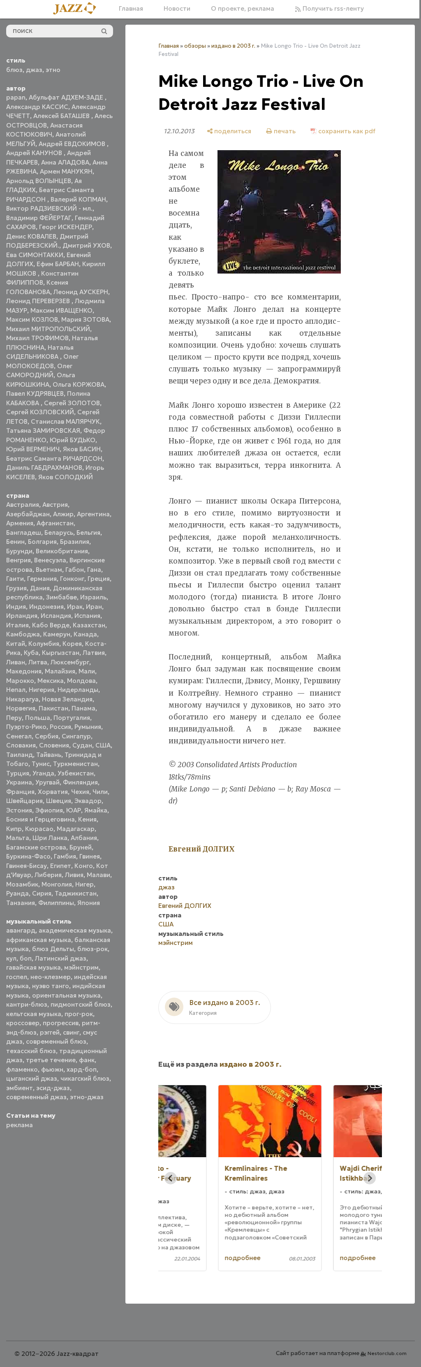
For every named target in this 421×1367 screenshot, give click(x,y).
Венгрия (18, 560)
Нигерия (41, 690)
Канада (85, 634)
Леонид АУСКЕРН (80, 292)
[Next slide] (363, 1203)
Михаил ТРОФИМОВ (37, 338)
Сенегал (19, 736)
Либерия (48, 875)
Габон (74, 569)
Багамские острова (36, 847)
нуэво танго (50, 986)
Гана (94, 569)
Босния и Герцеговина (40, 819)
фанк (87, 1060)
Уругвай (47, 782)
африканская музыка (38, 940)
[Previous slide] (170, 1203)
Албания (84, 838)
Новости (174, 8)
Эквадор (88, 801)
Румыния (87, 727)
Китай (15, 644)
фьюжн (52, 1069)
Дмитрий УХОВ (86, 245)
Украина (19, 782)
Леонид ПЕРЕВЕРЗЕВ (39, 301)
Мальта (17, 838)
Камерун (56, 634)
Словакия (21, 745)
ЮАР (73, 810)
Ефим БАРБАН (58, 264)
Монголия (57, 884)
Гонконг (72, 579)
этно (53, 70)
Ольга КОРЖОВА (78, 384)
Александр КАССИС (37, 107)
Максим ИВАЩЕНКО (61, 310)
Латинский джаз (60, 958)
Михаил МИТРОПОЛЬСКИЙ (48, 329)
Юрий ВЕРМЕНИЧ (33, 449)
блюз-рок (92, 949)
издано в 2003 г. (233, 45)
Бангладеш (23, 532)
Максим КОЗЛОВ (32, 319)
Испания (87, 616)
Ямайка (95, 810)
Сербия (46, 736)
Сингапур (76, 736)
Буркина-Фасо (28, 856)
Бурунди (19, 551)
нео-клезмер (50, 977)
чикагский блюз (84, 1078)
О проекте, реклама (239, 8)
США (103, 745)
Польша (37, 718)
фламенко (22, 1069)
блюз (14, 70)
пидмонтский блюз (81, 1004)
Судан (82, 745)
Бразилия (74, 541)
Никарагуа (22, 699)
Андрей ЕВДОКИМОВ (73, 144)
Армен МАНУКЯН (66, 171)
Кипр (14, 829)
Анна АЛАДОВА (65, 162)
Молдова (81, 681)
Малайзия (60, 671)
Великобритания (62, 551)
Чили (100, 792)
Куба (31, 653)
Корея (72, 644)
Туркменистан (75, 764)
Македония (24, 671)
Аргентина (93, 514)
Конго (83, 866)
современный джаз (36, 1097)
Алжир (63, 514)
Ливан (15, 662)
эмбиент (19, 1088)
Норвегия (20, 708)
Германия (42, 579)
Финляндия (80, 782)
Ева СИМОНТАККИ (34, 255)
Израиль (93, 597)
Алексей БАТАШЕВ (62, 116)
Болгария (42, 541)
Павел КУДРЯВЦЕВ (35, 393)
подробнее (198, 1283)
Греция (99, 579)
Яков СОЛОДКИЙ (65, 477)
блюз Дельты (53, 949)
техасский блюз (31, 1051)
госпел (16, 977)
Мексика (50, 681)
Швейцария (24, 801)
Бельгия (88, 532)
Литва (37, 662)
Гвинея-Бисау (26, 866)
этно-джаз (87, 1097)
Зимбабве (61, 597)
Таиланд (19, 755)
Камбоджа (23, 634)
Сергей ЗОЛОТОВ (72, 403)
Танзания (20, 903)
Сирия (41, 893)
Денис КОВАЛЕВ (31, 236)
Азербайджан (28, 514)
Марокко (20, 681)
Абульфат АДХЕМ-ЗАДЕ (67, 97)
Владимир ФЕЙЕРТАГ (39, 218)
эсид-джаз (53, 1088)
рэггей (50, 1032)
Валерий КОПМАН (78, 199)
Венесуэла (50, 560)
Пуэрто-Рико (26, 727)
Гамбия (65, 856)
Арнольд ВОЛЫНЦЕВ (38, 181)
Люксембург (70, 662)
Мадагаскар (76, 829)
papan (15, 97)
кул (11, 958)
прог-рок (79, 1014)
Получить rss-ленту (329, 8)
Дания (40, 588)
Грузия (16, 588)
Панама (83, 708)
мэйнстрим (81, 967)
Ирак (75, 606)
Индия (16, 606)
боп (26, 958)
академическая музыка (75, 930)
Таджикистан (76, 893)
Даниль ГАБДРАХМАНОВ (44, 467)
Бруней (80, 847)
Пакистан (53, 708)
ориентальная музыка (66, 995)
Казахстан (89, 625)
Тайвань (48, 755)
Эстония (19, 810)
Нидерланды (78, 690)
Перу (14, 718)
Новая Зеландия (67, 699)
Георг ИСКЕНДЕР (65, 227)
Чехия (80, 792)
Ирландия (21, 616)
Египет (60, 866)
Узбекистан (76, 773)
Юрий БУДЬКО (72, 440)
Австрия (55, 504)
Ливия (74, 875)
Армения (19, 523)
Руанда (17, 893)
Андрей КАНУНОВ (35, 153)
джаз (34, 70)
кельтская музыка (33, 1014)
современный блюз (56, 1041)
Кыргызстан (60, 653)
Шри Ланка (49, 838)
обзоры (195, 45)
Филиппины (56, 903)
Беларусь (58, 532)
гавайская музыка (33, 967)
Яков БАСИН (82, 449)
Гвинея (89, 856)
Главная (128, 8)
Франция (20, 792)
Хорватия (53, 792)
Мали (87, 671)
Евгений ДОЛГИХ (184, 931)
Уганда (43, 773)
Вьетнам (49, 569)
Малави (98, 875)
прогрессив (61, 1023)
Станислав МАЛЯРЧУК (65, 421)
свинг (71, 1032)
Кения (87, 819)
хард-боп (82, 1069)
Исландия (56, 616)
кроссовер (22, 1023)
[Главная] (74, 9)
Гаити (15, 579)
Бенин (15, 541)
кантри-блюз (26, 1004)
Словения (54, 745)
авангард (20, 930)
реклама (19, 1125)
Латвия (94, 653)
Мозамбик (22, 884)
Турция (17, 773)
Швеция (58, 801)
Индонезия (46, 606)
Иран (94, 606)
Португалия (71, 718)
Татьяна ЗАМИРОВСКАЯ (43, 430)
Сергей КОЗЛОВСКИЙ (40, 412)
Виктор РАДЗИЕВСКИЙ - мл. (49, 208)
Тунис (41, 764)
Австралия (22, 504)
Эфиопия (49, 810)
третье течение (51, 1060)
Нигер (84, 884)
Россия (60, 727)
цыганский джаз (31, 1078)
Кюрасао (39, 829)
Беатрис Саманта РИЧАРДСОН (54, 458)
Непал (15, 690)
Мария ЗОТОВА (85, 319)
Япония (88, 903)
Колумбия (43, 644)
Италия (17, 625)
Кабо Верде (50, 625)
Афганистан (55, 523)
